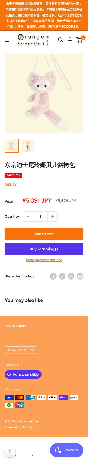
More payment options (44, 260)
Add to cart (44, 234)
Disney (11, 185)
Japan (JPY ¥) (16, 350)
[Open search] (60, 39)
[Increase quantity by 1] (52, 216)
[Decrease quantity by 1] (28, 216)
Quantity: (12, 216)
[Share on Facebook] (53, 276)
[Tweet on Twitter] (71, 276)
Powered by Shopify (19, 427)
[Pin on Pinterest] (62, 276)
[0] (79, 40)
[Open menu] (7, 40)
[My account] (70, 39)
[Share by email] (80, 276)
